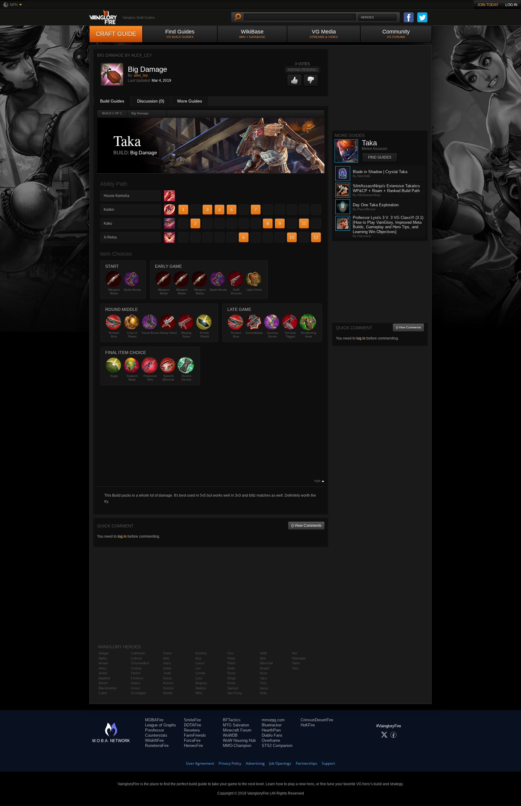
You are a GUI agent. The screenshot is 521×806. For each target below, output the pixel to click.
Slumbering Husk (308, 334)
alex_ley (141, 75)
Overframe (271, 740)
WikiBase (252, 34)
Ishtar (167, 668)
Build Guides (112, 101)
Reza (231, 673)
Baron (103, 683)
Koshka (201, 653)
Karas (167, 678)
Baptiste (104, 678)
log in (122, 536)
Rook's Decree (186, 377)
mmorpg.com (273, 720)
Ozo (230, 653)
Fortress (137, 678)
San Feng (234, 693)
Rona (231, 683)
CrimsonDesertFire (317, 720)
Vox (294, 653)
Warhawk (299, 658)
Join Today (487, 5)
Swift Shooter (236, 291)
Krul (198, 658)
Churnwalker (140, 663)
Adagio (104, 653)
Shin (263, 658)
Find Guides (179, 34)
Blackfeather (108, 688)
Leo (198, 668)
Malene (200, 688)
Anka (102, 668)
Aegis (114, 376)
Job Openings (280, 763)
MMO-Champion (237, 745)
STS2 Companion (277, 745)
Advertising (255, 763)
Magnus (201, 683)
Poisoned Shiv (150, 377)
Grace (135, 688)
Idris (166, 658)
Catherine (138, 653)
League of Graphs (160, 725)
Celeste (136, 658)
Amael (103, 663)
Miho (198, 693)
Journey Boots (272, 334)
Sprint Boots (132, 289)
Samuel (232, 688)
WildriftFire (154, 740)
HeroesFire (193, 745)
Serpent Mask (132, 377)
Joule (167, 673)
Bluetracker (272, 725)
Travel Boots (150, 332)
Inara (167, 663)
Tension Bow (114, 334)
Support (328, 763)
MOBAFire (154, 720)
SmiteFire (192, 720)
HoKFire (308, 725)
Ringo (231, 678)
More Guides (189, 101)
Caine (103, 693)
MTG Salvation (236, 725)
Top (317, 481)
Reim (231, 668)
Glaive (135, 683)
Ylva (295, 668)
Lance (199, 663)
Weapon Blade (114, 291)
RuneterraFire (157, 745)
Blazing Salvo (186, 334)
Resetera (192, 730)
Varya (264, 688)
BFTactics (232, 720)
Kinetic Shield (204, 334)
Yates (296, 663)
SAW (263, 653)
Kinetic (168, 693)
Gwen (167, 653)
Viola (263, 693)
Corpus (136, 668)
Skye (263, 673)
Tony (263, 683)
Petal (231, 658)
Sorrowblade (254, 332)
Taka (263, 678)
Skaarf (264, 668)
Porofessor (154, 730)
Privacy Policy (230, 763)
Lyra (198, 678)
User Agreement (200, 763)
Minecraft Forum (237, 730)
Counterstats (156, 735)
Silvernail (266, 663)
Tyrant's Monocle (168, 377)
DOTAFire (192, 725)
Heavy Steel (168, 332)
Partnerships (306, 763)
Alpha (103, 658)
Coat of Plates (132, 334)
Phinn (231, 663)
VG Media (324, 34)
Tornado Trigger (290, 334)
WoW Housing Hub (239, 740)
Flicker (136, 673)
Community (396, 34)
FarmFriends (195, 735)
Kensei (168, 683)
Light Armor (254, 289)
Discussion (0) (150, 101)
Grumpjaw (138, 693)
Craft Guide (116, 33)
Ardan (103, 673)
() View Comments (306, 525)
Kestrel (168, 688)
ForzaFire (192, 740)
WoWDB (230, 735)
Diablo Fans (272, 735)
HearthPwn (271, 730)
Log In (511, 5)
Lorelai (200, 673)
